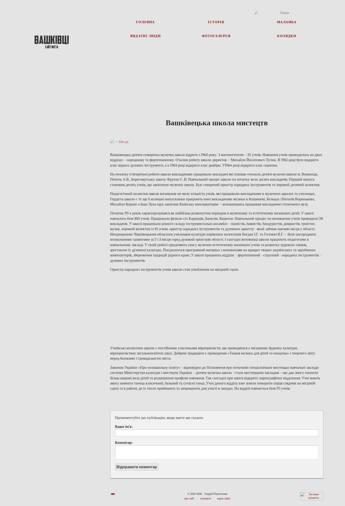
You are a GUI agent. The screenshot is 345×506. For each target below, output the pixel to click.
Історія (216, 21)
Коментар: (124, 443)
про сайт (189, 498)
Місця (123, 142)
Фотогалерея (216, 35)
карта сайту (223, 498)
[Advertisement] (52, 136)
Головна (145, 21)
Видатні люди (145, 35)
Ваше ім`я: (124, 427)
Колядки (286, 35)
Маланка (287, 21)
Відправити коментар (136, 467)
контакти (205, 498)
